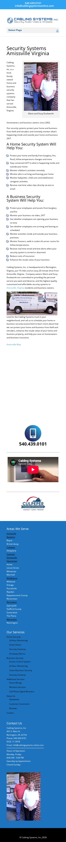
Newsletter (14, 699)
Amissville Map (14, 344)
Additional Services (16, 679)
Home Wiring (15, 682)
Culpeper (11, 547)
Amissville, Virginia (15, 287)
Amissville (11, 533)
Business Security (15, 658)
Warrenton (12, 619)
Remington (12, 602)
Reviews (13, 708)
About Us (11, 696)
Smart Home (15, 644)
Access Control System (20, 661)
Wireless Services (17, 687)
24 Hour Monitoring (18, 640)
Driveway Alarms (17, 653)
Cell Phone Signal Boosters (21, 691)
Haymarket (12, 561)
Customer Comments (19, 704)
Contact (10, 712)
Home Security (13, 636)
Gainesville (12, 557)
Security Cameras (17, 649)
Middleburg (12, 578)
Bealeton (11, 537)
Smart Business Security (20, 670)
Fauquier (11, 554)
